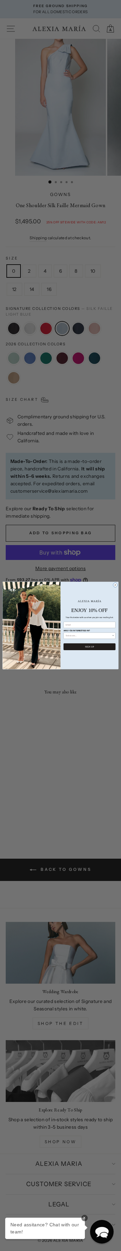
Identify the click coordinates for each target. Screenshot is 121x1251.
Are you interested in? (77, 631)
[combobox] (89, 636)
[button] (102, 1232)
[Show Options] (113, 636)
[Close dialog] (115, 585)
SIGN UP (89, 646)
